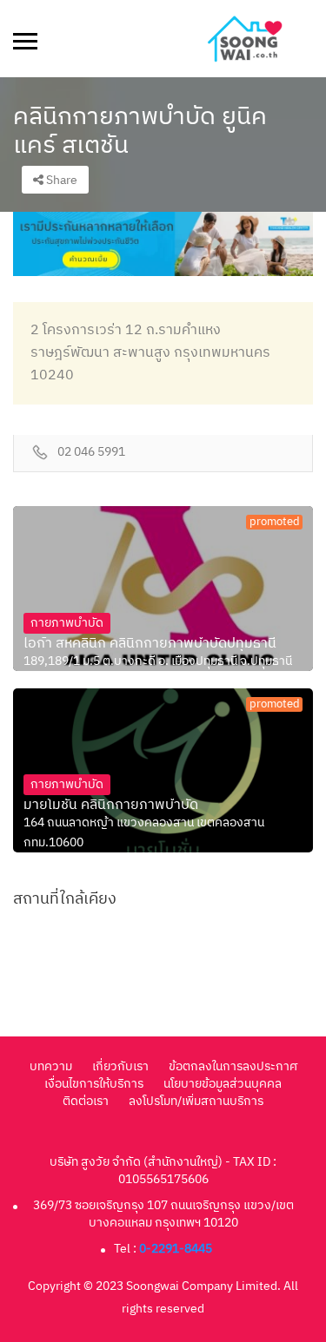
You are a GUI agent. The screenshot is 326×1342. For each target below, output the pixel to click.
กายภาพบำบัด (66, 623)
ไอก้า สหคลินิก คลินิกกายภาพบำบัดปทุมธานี (149, 644)
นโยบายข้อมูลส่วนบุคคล (222, 1084)
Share (60, 180)
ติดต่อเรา (86, 1101)
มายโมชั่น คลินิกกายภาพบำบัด (110, 805)
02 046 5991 (91, 453)
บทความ (51, 1066)
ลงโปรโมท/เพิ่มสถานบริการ (196, 1101)
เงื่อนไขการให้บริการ (93, 1084)
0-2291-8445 (175, 1249)
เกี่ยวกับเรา (120, 1066)
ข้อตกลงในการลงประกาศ (233, 1066)
